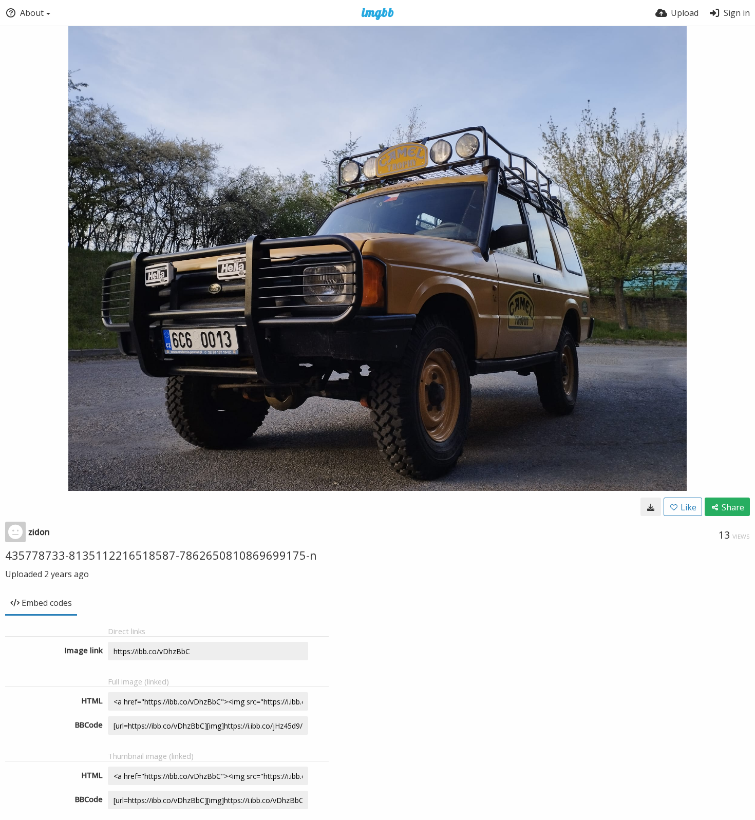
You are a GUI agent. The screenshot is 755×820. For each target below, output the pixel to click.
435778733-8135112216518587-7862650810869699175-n (161, 555)
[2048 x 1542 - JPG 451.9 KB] (650, 507)
